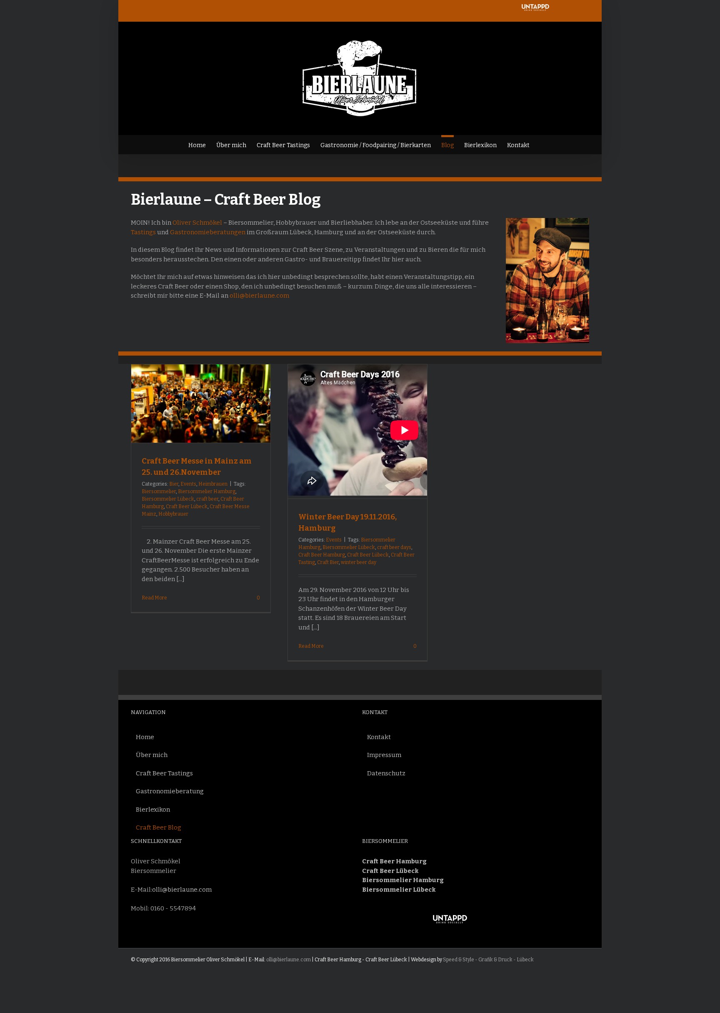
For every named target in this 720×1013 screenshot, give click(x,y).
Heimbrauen (213, 484)
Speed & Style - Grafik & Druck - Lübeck (488, 960)
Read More (154, 598)
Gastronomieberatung (170, 791)
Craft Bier (328, 562)
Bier (173, 484)
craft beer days (394, 547)
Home (145, 737)
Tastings (143, 232)
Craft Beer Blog (158, 827)
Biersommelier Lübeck (168, 499)
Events (188, 484)
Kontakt (379, 737)
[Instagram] (488, 921)
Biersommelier (159, 491)
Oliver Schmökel (197, 222)
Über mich (152, 755)
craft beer (207, 499)
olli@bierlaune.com (259, 295)
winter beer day (358, 562)
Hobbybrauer (173, 514)
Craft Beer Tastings (164, 773)
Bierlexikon (153, 809)
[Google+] (501, 921)
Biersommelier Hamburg (206, 491)
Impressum (384, 755)
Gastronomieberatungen (207, 232)
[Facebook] (476, 921)
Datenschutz (386, 773)
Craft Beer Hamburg (321, 555)
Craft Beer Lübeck (187, 506)
